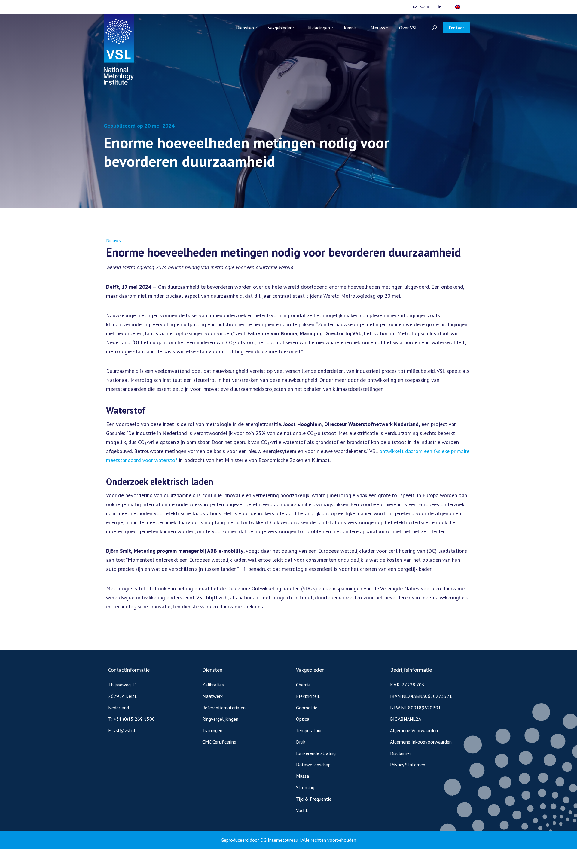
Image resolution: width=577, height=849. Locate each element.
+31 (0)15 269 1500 (134, 719)
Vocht (302, 810)
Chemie (303, 685)
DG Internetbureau (279, 840)
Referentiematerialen (224, 707)
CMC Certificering (219, 742)
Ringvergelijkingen (220, 719)
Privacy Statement (408, 765)
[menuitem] (457, 7)
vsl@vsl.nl (124, 730)
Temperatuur (309, 730)
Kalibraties (213, 685)
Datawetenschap (313, 765)
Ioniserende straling (316, 753)
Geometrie (306, 707)
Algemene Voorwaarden (414, 730)
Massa (302, 776)
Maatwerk (212, 696)
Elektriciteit (308, 696)
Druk (300, 742)
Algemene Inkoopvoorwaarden (421, 742)
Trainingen (212, 730)
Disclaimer (400, 753)
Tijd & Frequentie (313, 799)
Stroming (305, 787)
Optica (302, 719)
